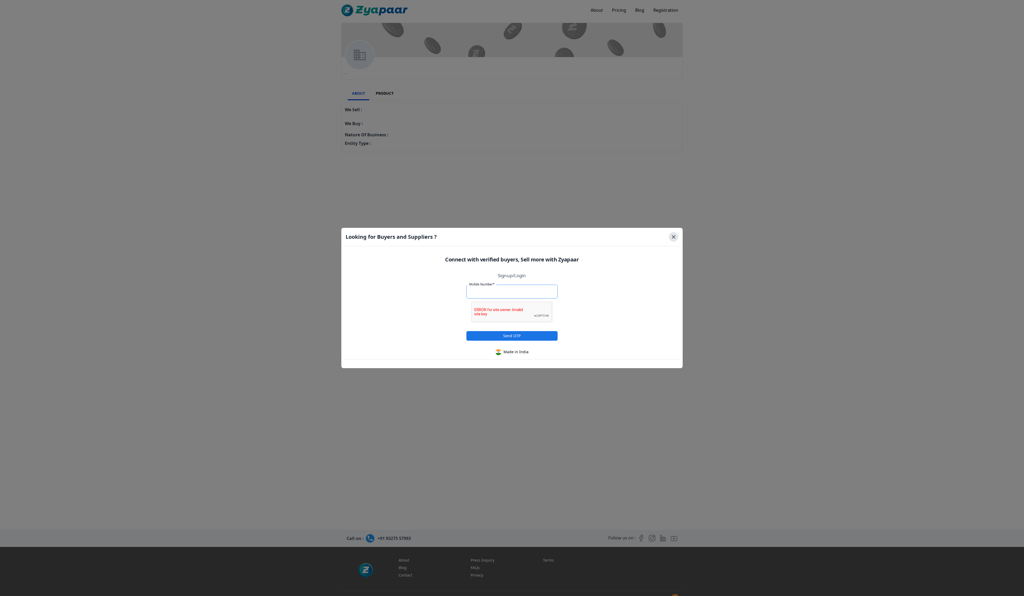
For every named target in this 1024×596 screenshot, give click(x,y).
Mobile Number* (482, 284)
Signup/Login (512, 275)
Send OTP (512, 335)
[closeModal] (673, 237)
